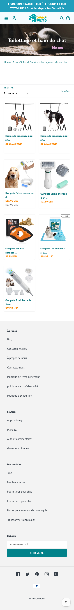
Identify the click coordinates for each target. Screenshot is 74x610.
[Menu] (6, 18)
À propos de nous (17, 358)
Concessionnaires (17, 348)
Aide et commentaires (19, 439)
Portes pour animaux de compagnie (27, 510)
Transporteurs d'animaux (21, 520)
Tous (9, 472)
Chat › (16, 62)
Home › (8, 62)
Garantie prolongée (18, 448)
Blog (9, 339)
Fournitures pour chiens (20, 501)
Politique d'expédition (19, 395)
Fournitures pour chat (19, 491)
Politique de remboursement (23, 376)
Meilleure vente (16, 482)
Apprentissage (15, 420)
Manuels (12, 429)
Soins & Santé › (29, 62)
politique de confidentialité (22, 386)
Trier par (8, 87)
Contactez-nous (16, 367)
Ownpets (41, 598)
